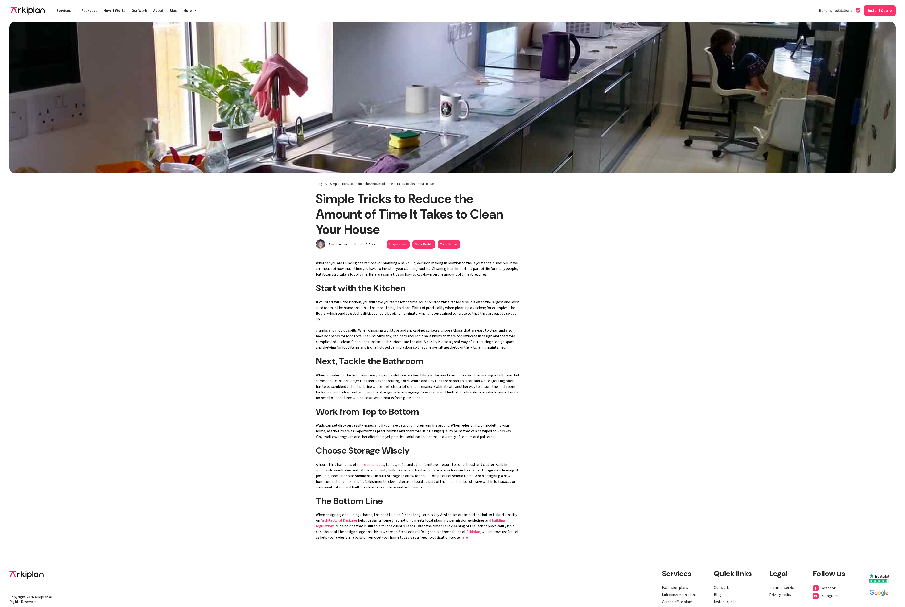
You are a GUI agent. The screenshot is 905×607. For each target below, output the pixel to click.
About (158, 11)
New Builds (424, 244)
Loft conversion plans (679, 594)
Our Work (139, 11)
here (464, 537)
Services (64, 11)
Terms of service (782, 587)
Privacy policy (780, 594)
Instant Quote (880, 10)
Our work (721, 587)
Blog (173, 11)
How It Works (114, 11)
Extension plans (675, 587)
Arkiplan (473, 531)
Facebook (828, 588)
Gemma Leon (339, 244)
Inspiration (398, 244)
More (187, 11)
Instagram (829, 596)
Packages (89, 11)
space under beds (370, 464)
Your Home (449, 244)
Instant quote (725, 601)
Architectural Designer (339, 520)
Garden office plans (677, 601)
